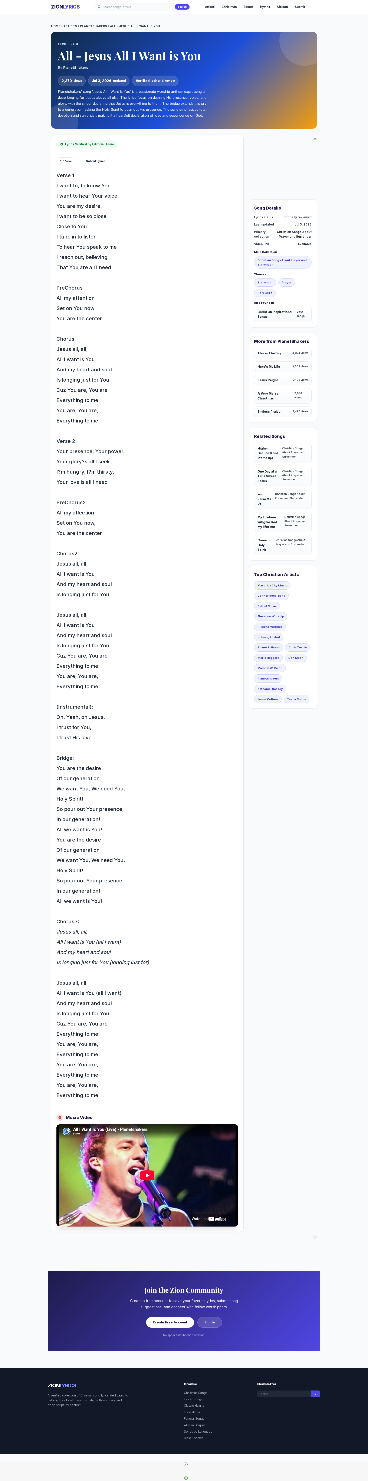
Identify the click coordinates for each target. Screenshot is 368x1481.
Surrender (265, 282)
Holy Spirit (264, 292)
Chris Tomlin (298, 647)
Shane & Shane (268, 647)
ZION (65, 7)
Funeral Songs (194, 1418)
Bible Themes (193, 1438)
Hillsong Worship (269, 626)
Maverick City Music (272, 585)
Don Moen (295, 657)
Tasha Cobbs (296, 699)
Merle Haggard (268, 657)
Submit (300, 7)
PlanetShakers (93, 26)
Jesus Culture (267, 699)
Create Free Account (170, 1322)
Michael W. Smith (269, 668)
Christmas (229, 7)
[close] (186, 1464)
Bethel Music (267, 606)
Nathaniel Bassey (270, 689)
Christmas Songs (195, 1393)
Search (182, 6)
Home (55, 26)
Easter (248, 7)
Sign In (209, 1322)
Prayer (287, 282)
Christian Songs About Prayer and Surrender (282, 262)
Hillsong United (268, 637)
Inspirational (192, 1412)
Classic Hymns (194, 1405)
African (282, 7)
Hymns (265, 7)
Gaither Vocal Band (271, 595)
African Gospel (194, 1425)
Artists (210, 7)
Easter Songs (193, 1399)
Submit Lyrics (95, 161)
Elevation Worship (270, 616)
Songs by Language (198, 1431)
